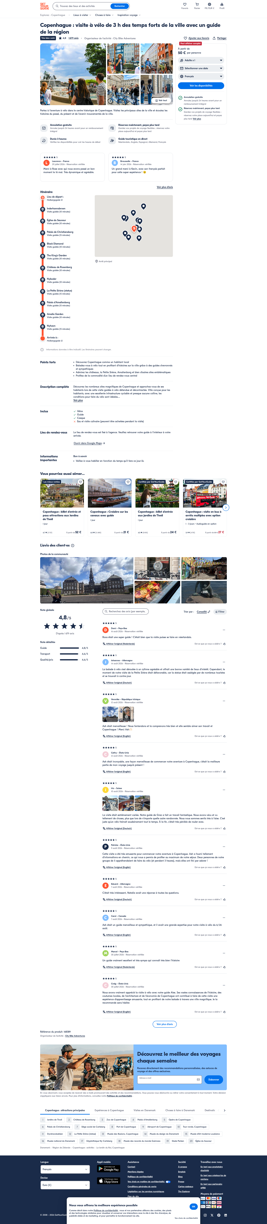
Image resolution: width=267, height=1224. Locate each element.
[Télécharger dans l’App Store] (108, 1181)
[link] (62, 507)
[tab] (65, 1110)
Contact (131, 1166)
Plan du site (133, 1196)
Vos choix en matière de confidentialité (146, 1181)
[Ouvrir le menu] (224, 630)
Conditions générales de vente (142, 1186)
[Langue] (209, 4)
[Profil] (221, 4)
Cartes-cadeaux (185, 1186)
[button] (68, 38)
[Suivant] (225, 507)
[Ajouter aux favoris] (80, 482)
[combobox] (82, 6)
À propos (182, 1166)
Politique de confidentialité (119, 1096)
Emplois (181, 1171)
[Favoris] (184, 4)
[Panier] (197, 4)
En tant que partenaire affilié (211, 1186)
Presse (181, 1181)
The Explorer (184, 1191)
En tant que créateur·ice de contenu (213, 1177)
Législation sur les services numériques (146, 1191)
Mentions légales (136, 1171)
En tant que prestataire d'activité (212, 1168)
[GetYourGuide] (44, 6)
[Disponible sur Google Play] (108, 1169)
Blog (180, 1176)
